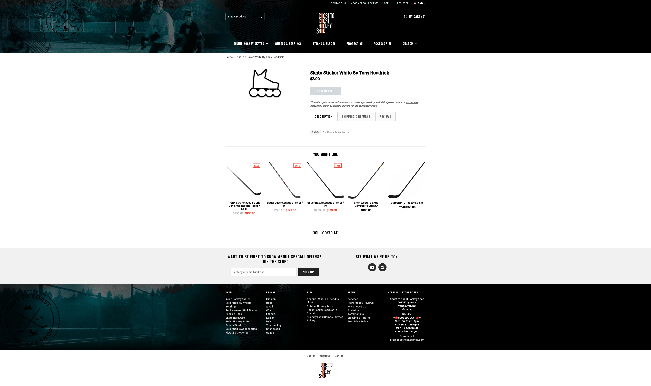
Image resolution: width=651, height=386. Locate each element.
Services (353, 299)
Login (386, 3)
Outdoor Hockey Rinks (320, 306)
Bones (270, 332)
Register (403, 3)
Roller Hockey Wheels (238, 303)
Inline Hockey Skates (238, 299)
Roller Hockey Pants (237, 321)
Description (323, 116)
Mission (271, 299)
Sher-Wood (273, 329)
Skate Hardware (235, 318)
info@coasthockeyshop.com (406, 340)
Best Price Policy (358, 321)
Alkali (269, 306)
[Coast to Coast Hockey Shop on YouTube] (371, 267)
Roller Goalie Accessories (241, 329)
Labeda (270, 314)
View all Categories (237, 332)
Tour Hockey (273, 325)
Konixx (270, 318)
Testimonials (356, 314)
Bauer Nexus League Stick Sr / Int (325, 204)
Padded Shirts (234, 325)
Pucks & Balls (233, 314)
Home (229, 57)
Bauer (269, 303)
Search (311, 356)
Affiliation (354, 310)
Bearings (230, 306)
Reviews (385, 116)
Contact (339, 356)
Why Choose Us (357, 306)
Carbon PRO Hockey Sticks (407, 202)
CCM (269, 310)
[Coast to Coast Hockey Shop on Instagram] (382, 267)
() (417, 16)
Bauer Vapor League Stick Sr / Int (285, 204)
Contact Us (338, 3)
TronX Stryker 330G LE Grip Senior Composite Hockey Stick (244, 205)
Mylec (269, 321)
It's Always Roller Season (336, 132)
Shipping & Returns (356, 116)
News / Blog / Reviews (364, 3)
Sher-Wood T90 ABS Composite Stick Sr (366, 204)
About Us (325, 356)
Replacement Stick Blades (241, 310)
